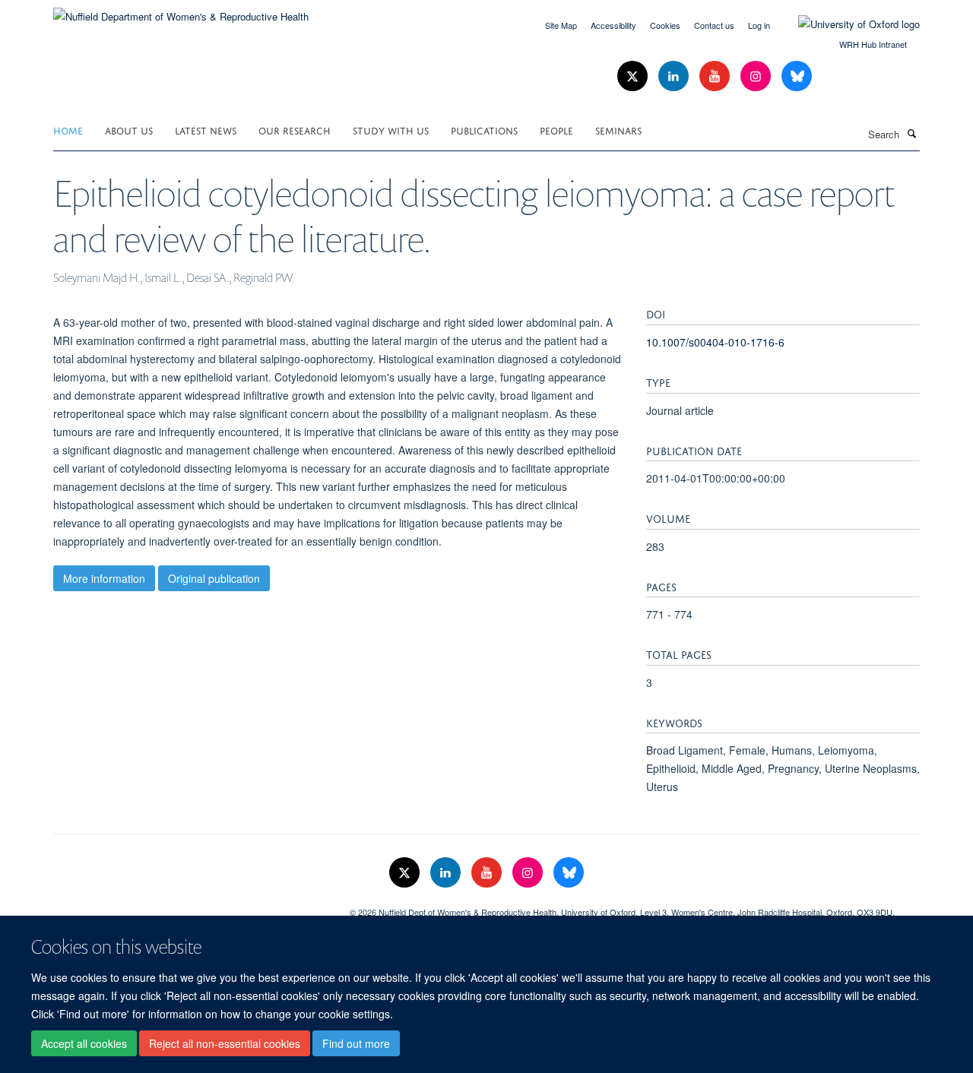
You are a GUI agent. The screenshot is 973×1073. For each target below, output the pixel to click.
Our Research (294, 129)
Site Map (561, 25)
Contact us (714, 25)
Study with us (391, 129)
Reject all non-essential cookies (224, 1043)
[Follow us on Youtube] (716, 76)
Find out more (356, 1043)
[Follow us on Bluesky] (796, 76)
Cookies (665, 25)
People (556, 129)
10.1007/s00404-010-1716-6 (715, 342)
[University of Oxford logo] (847, 24)
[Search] (911, 133)
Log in (759, 25)
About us (129, 129)
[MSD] (190, 906)
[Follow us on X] (634, 76)
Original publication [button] (214, 578)
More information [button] (104, 578)
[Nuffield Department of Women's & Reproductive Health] (181, 11)
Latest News (205, 129)
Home (68, 129)
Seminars (618, 129)
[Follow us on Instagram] (757, 76)
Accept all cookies (84, 1043)
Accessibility (613, 25)
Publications (484, 129)
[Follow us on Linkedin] (675, 76)
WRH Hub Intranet (873, 44)
